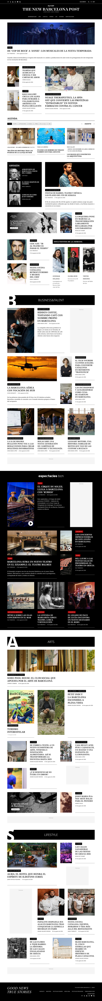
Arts (51, 642)
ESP (94, 1)
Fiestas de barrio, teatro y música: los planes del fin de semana (63, 194)
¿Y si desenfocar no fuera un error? (41, 773)
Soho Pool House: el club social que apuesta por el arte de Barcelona (31, 679)
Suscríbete (83, 1)
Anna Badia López (42, 323)
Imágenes (33, 769)
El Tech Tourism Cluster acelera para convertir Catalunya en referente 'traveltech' (84, 366)
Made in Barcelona (43, 309)
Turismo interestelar (16, 730)
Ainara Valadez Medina (28, 108)
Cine (49, 124)
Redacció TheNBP (80, 230)
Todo (9, 124)
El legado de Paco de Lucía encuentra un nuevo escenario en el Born (79, 618)
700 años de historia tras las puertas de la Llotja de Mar (20, 152)
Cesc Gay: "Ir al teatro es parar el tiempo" (39, 246)
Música (30, 124)
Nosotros (48, 991)
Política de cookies (58, 991)
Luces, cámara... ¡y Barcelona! (76, 691)
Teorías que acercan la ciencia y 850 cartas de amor (31, 74)
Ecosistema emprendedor (53, 94)
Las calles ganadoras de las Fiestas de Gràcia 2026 (83, 850)
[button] (88, 2)
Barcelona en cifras (14, 384)
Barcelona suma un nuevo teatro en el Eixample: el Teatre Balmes (29, 563)
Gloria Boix (72, 276)
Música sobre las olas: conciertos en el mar (19, 616)
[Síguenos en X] (10, 2)
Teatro (10, 47)
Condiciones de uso (90, 991)
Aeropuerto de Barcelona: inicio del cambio (29, 171)
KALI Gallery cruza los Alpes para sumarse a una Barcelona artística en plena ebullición (31, 100)
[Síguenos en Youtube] (17, 2)
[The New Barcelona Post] (19, 990)
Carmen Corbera (12, 683)
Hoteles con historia (14, 870)
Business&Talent (51, 300)
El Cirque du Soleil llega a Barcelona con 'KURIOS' (50, 489)
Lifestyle (51, 835)
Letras (36, 124)
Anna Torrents (26, 186)
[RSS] (20, 2)
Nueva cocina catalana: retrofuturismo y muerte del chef (39, 272)
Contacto (41, 991)
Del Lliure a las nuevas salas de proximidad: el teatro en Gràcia (84, 562)
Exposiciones (22, 124)
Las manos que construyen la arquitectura (79, 155)
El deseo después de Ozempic (30, 183)
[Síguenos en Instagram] (15, 2)
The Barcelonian (13, 725)
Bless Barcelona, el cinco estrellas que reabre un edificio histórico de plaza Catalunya (84, 949)
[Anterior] (81, 124)
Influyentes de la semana (68, 241)
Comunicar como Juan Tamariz (29, 195)
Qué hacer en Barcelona (53, 190)
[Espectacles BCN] (51, 476)
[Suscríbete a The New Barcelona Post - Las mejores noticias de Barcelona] (32, 222)
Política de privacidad (77, 991)
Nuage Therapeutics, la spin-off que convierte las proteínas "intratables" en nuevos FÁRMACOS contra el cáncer (66, 101)
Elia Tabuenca (11, 53)
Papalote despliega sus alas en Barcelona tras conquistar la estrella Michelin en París (51, 925)
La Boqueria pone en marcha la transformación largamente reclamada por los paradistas (85, 222)
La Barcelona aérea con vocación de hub (21, 389)
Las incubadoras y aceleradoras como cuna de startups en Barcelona (84, 392)
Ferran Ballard (26, 199)
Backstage (33, 240)
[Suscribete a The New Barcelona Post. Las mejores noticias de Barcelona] (32, 802)
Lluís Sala (24, 175)
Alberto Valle (79, 803)
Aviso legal (67, 991)
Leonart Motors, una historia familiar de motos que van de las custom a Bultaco (79, 445)
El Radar (25, 91)
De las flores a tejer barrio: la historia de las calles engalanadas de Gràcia (38, 948)
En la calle (43, 124)
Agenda (12, 118)
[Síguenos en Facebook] (8, 2)
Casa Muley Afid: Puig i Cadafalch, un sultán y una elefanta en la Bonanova (84, 750)
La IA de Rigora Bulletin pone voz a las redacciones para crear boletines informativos (20, 445)
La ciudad (78, 213)
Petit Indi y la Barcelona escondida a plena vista (77, 698)
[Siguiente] (94, 124)
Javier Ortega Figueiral (13, 879)
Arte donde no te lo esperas (16, 674)
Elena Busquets (11, 393)
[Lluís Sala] (14, 174)
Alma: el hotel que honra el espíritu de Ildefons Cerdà (26, 875)
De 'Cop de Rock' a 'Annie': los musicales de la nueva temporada (49, 50)
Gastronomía (34, 264)
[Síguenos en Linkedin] (13, 2)
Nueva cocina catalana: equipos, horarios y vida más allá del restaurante (80, 925)
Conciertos (79, 531)
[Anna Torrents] (14, 186)
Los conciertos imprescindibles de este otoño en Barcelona (84, 538)
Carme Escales (26, 79)
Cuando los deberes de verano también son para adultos (50, 151)
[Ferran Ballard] (14, 199)
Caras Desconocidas (28, 67)
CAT (91, 1)
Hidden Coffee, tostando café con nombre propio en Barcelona (50, 316)
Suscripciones (91, 993)
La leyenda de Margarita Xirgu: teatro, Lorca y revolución (47, 618)
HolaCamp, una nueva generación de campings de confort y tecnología (50, 445)
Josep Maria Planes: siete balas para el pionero (84, 798)
